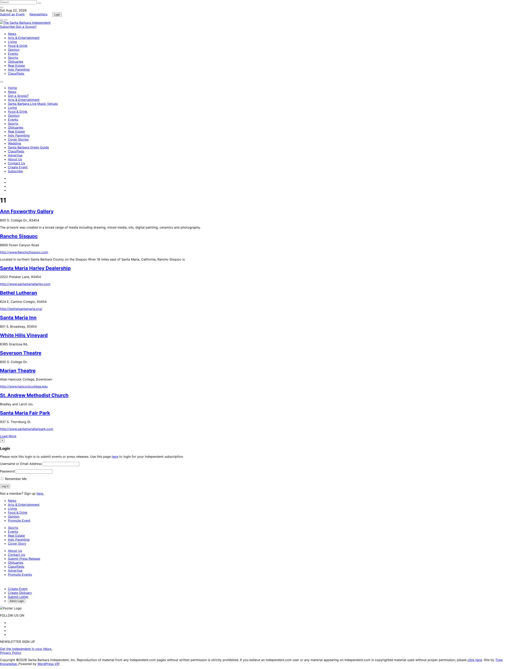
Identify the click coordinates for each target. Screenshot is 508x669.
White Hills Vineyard (24, 335)
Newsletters (38, 14)
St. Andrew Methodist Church (34, 395)
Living (12, 42)
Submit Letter (18, 597)
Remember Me (15, 479)
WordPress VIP (48, 664)
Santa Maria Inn (18, 318)
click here (475, 660)
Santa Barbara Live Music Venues (33, 104)
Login (57, 14)
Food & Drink (17, 46)
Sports (13, 58)
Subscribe (8, 27)
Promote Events (20, 574)
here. (40, 493)
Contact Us (16, 163)
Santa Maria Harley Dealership (35, 268)
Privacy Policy (10, 653)
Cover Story (17, 543)
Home (12, 88)
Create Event (18, 167)
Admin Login (17, 600)
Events (13, 54)
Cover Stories (18, 139)
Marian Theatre (18, 371)
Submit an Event (12, 14)
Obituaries (15, 62)
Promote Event (19, 520)
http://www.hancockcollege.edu (24, 386)
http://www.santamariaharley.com (25, 284)
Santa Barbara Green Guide (28, 147)
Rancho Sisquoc (19, 236)
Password (7, 471)
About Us (15, 159)
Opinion (13, 50)
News (12, 34)
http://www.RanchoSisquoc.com (24, 252)
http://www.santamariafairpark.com (26, 429)
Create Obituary (20, 593)
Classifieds (16, 73)
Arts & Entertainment (23, 38)
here (115, 457)
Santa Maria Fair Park (25, 413)
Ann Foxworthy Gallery (27, 211)
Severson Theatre (20, 353)
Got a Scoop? (26, 27)
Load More (8, 436)
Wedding (14, 143)
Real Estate (16, 66)
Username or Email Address (21, 464)
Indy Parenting (19, 69)
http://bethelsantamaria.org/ (21, 309)
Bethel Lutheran (18, 293)
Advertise (15, 155)
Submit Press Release (24, 559)
